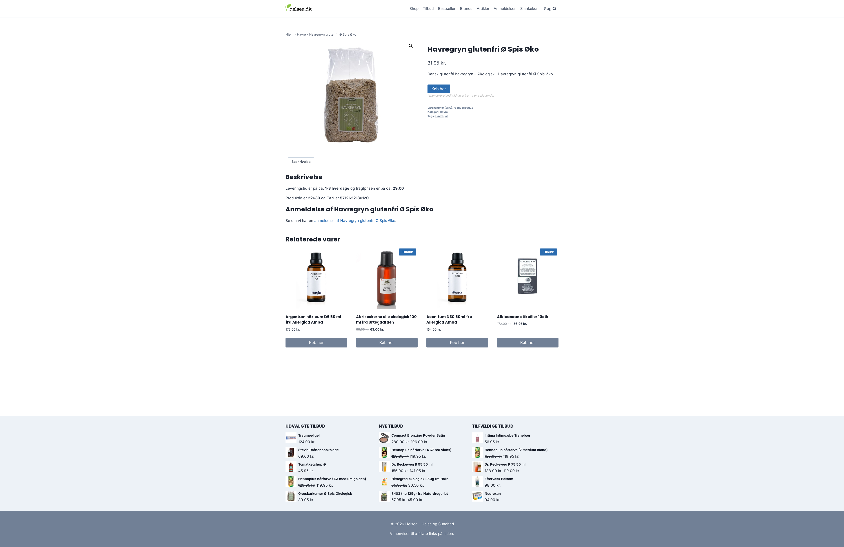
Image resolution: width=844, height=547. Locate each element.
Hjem (289, 34)
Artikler (483, 8)
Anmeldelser (505, 8)
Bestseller (446, 8)
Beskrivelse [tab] (301, 162)
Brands (466, 8)
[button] (411, 46)
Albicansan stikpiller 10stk (522, 316)
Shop (413, 8)
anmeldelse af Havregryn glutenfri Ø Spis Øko (354, 220)
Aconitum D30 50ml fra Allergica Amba (449, 319)
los (446, 116)
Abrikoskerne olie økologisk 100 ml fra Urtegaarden (386, 319)
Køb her (438, 88)
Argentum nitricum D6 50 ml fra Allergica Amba (313, 319)
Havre (301, 34)
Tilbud (428, 8)
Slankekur (529, 8)
